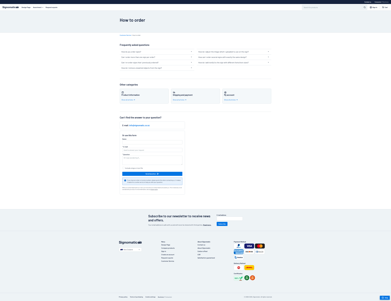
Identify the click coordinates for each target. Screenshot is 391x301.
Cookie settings (150, 297)
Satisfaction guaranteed (206, 258)
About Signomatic (204, 248)
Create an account (167, 254)
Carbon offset (203, 251)
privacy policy (154, 189)
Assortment (37, 7)
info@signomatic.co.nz (139, 125)
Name (124, 139)
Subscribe (222, 224)
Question (126, 154)
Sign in (163, 251)
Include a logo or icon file (134, 168)
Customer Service (125, 35)
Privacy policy (123, 297)
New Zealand (128, 249)
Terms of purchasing (136, 297)
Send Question (151, 174)
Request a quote (51, 7)
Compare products (168, 248)
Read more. (207, 225)
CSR (199, 254)
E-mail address (221, 215)
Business (386, 2)
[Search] (364, 7)
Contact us (201, 245)
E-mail (125, 147)
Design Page (26, 7)
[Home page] (138, 242)
